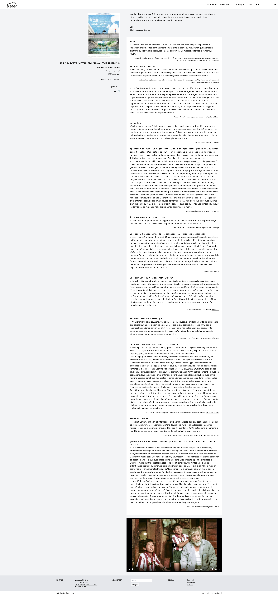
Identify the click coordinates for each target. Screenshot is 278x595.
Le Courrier (215, 82)
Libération (215, 309)
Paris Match (214, 117)
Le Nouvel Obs (213, 435)
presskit (115, 87)
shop (257, 4)
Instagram (191, 582)
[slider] (163, 569)
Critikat (216, 507)
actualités (212, 4)
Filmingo (140, 30)
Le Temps (215, 228)
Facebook (190, 580)
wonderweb (218, 593)
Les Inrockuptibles (212, 412)
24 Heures (215, 143)
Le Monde (215, 211)
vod (250, 4)
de (275, 4)
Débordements (213, 60)
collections (225, 4)
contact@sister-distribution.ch (86, 584)
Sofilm (216, 272)
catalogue (239, 4)
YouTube (190, 584)
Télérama (215, 338)
